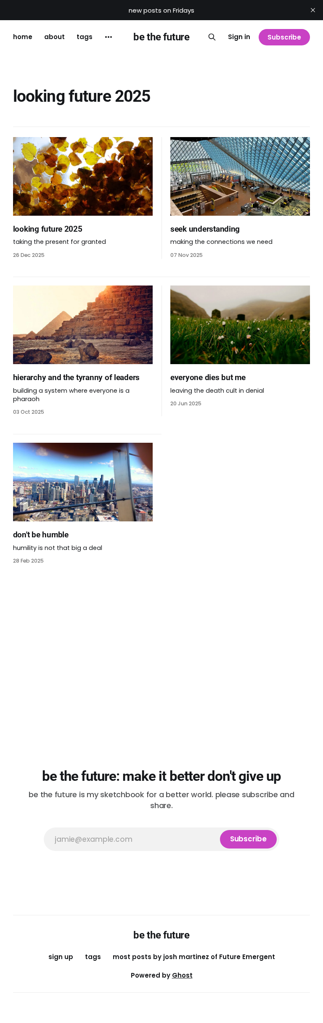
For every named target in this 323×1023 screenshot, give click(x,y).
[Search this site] (212, 37)
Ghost (182, 975)
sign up (60, 956)
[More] (108, 37)
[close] (313, 10)
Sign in (239, 36)
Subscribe (284, 37)
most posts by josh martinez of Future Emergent (194, 956)
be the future (161, 37)
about (54, 36)
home (22, 36)
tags (85, 36)
